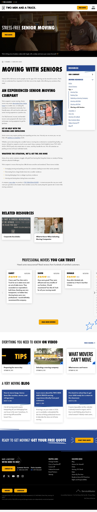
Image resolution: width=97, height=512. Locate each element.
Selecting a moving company (47, 367)
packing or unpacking (14, 138)
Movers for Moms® (78, 464)
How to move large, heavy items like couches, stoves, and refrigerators (15, 395)
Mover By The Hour (77, 474)
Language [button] (20, 491)
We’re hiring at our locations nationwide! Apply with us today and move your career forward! (32, 54)
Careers (51, 467)
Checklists (71, 111)
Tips (70, 89)
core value (12, 182)
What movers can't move (78, 367)
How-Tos (71, 114)
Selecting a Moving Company (79, 98)
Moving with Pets (75, 104)
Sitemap (50, 474)
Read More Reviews (48, 322)
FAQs (70, 83)
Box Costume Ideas (74, 120)
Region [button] (7, 491)
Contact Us (8, 469)
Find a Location (7, 2)
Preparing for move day (13, 367)
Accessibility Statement (66, 495)
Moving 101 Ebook (77, 469)
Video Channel (74, 123)
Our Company (74, 74)
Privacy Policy (91, 495)
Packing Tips (74, 95)
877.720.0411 (37, 470)
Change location (53, 462)
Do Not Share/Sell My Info (80, 495)
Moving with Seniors (77, 107)
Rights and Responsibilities (79, 480)
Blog (71, 126)
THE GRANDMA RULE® (31, 182)
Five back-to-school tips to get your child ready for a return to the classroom (80, 395)
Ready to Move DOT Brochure (81, 477)
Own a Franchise (54, 464)
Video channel (88, 343)
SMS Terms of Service (89, 498)
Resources (7, 62)
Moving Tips (74, 92)
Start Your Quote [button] (84, 440)
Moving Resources (76, 80)
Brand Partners (52, 472)
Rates (73, 472)
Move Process (73, 86)
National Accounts (53, 469)
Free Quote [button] (82, 8)
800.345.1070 (23, 470)
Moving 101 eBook (74, 117)
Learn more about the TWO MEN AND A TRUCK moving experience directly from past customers (48, 397)
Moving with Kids (75, 101)
